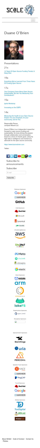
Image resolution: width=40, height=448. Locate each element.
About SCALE (6, 439)
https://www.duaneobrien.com (14, 144)
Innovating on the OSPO (12, 107)
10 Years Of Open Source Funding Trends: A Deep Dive (19, 72)
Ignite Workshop (9, 103)
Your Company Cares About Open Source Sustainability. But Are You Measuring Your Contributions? (18, 93)
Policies (5, 441)
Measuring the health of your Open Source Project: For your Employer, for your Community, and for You (18, 118)
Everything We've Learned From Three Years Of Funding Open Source (19, 82)
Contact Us (29, 439)
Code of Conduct (18, 439)
